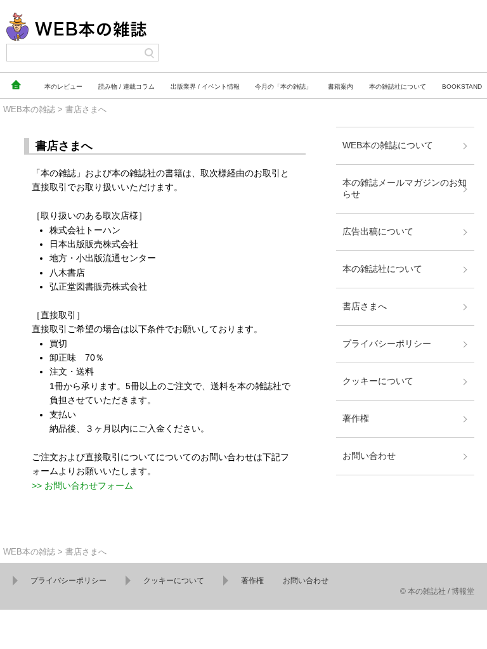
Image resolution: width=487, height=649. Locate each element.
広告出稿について (377, 231)
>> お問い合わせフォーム (82, 485)
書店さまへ (364, 306)
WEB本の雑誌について (387, 145)
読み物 (126, 86)
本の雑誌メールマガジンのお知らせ (404, 188)
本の (63, 86)
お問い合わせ (369, 456)
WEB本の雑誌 (29, 109)
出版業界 (205, 86)
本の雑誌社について (382, 269)
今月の (283, 86)
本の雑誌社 (397, 86)
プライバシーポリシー (386, 343)
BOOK (462, 86)
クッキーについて (377, 381)
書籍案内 (340, 86)
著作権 (355, 418)
